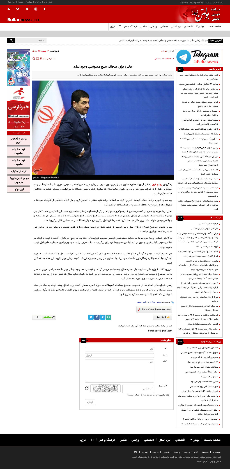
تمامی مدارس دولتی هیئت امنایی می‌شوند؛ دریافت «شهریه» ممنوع (200, 104)
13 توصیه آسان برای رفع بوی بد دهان (202, 362)
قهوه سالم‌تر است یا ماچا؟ (207, 246)
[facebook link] (97, 317)
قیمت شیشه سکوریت (18, 151)
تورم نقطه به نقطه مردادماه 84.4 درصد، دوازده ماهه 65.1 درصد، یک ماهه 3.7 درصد (198, 317)
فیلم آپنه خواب (18, 171)
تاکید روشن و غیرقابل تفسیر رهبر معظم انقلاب (198, 129)
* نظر (165, 361)
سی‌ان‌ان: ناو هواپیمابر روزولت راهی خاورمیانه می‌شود (199, 299)
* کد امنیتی (162, 386)
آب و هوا (11, 2)
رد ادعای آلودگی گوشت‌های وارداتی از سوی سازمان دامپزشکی (199, 308)
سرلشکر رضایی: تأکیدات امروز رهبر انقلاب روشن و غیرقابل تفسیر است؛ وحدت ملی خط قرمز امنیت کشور (163, 40)
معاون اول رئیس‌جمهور (146, 302)
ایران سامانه (202, 461)
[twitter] (17, 9)
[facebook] (45, 9)
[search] (11, 40)
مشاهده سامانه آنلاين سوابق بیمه (204, 367)
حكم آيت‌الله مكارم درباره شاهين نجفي (201, 372)
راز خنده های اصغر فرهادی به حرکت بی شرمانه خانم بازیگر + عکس (198, 398)
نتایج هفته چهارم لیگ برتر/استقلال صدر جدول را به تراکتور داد (197, 77)
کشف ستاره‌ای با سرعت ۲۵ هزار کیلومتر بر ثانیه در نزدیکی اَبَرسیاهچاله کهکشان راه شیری (198, 331)
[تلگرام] (199, 57)
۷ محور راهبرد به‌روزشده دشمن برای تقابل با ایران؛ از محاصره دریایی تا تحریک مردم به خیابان (197, 285)
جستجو (187, 452)
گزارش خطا (161, 317)
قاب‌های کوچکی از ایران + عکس (204, 228)
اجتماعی (158, 58)
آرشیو (196, 452)
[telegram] (26, 9)
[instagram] (36, 9)
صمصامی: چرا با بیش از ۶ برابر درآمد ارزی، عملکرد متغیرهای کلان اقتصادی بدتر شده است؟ (198, 181)
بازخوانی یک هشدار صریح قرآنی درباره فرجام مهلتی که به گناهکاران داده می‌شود (199, 276)
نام (166, 348)
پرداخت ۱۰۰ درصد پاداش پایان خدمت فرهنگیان (198, 405)
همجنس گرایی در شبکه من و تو (204, 357)
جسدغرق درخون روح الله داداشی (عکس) (200, 419)
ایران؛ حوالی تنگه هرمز (208, 223)
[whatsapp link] (108, 317)
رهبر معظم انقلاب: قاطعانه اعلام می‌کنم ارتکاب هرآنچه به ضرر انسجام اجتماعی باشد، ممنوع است (198, 205)
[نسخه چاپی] (33, 58)
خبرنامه (21, 2)
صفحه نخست (214, 27)
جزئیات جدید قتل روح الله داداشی (204, 386)
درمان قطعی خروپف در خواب (19, 180)
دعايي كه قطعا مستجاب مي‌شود (204, 381)
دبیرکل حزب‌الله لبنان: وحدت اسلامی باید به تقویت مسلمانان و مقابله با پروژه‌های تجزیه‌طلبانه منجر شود (200, 161)
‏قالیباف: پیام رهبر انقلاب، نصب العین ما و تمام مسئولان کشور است (198, 172)
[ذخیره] (41, 58)
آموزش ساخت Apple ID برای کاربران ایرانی (200, 391)
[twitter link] (91, 317)
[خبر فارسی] (18, 108)
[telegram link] (102, 317)
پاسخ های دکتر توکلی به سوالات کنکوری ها (199, 423)
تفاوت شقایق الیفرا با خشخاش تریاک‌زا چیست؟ (198, 251)
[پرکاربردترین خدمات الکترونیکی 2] (18, 67)
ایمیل (165, 354)
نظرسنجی (166, 452)
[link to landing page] (205, 14)
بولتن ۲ (200, 27)
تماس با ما (48, 2)
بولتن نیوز (157, 184)
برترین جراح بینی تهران (18, 141)
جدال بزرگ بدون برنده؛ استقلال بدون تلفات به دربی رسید (199, 141)
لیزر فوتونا (19, 189)
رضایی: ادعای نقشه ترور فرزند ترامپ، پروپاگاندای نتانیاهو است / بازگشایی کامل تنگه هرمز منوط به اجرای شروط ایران (198, 265)
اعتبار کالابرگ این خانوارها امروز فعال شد (200, 256)
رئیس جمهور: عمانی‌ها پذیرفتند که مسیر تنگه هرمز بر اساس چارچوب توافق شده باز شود (199, 150)
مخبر (159, 302)
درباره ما (38, 2)
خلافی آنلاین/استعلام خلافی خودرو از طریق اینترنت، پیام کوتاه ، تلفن (199, 412)
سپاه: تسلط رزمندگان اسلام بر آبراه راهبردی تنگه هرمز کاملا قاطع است (199, 122)
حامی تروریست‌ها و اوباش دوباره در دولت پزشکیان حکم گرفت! (200, 113)
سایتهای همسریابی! (209, 376)
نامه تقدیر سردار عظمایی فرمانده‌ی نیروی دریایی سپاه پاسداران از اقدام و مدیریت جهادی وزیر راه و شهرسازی (198, 192)
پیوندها (29, 2)
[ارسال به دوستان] (37, 58)
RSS (135, 452)
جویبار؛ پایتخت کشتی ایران (206, 292)
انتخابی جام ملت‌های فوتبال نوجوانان (202, 324)
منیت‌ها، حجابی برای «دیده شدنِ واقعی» (201, 134)
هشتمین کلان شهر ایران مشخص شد (202, 347)
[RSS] (10, 9)
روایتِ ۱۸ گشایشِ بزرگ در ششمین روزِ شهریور (198, 84)
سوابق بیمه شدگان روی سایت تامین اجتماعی (199, 352)
